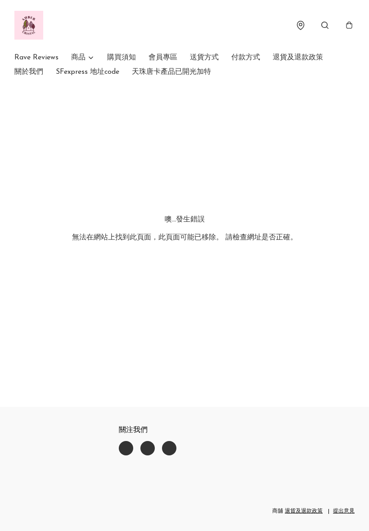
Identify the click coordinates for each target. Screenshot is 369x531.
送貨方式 (204, 57)
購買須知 (121, 57)
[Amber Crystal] (28, 25)
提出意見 (344, 511)
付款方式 (245, 57)
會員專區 (162, 57)
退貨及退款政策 (298, 57)
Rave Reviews (36, 57)
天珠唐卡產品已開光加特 (171, 72)
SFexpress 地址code (87, 72)
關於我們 (28, 72)
